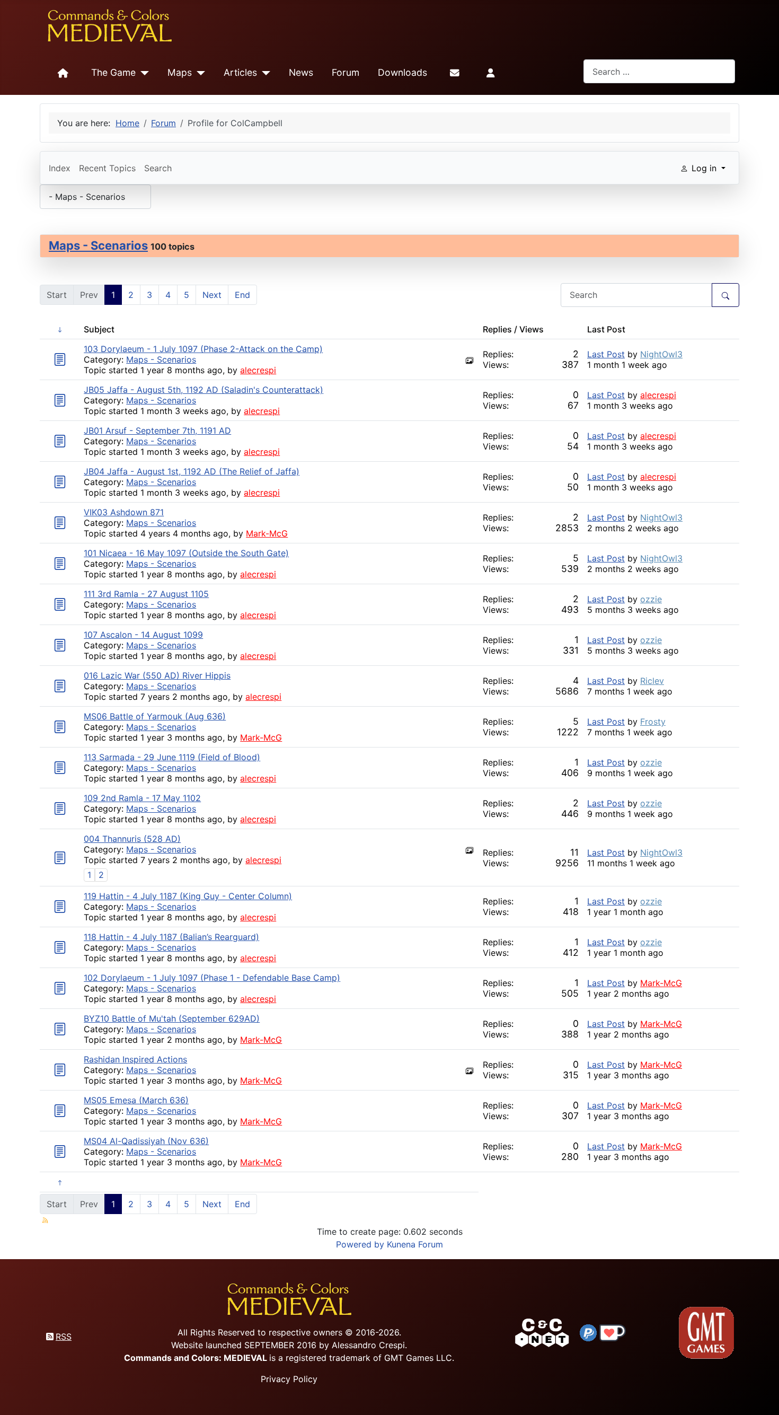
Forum (345, 72)
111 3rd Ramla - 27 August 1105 (146, 593)
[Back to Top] (762, 1395)
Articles (240, 72)
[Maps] (198, 73)
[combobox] (659, 71)
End (242, 294)
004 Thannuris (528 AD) (132, 838)
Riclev (652, 680)
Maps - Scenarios (98, 245)
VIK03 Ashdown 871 (124, 512)
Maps (179, 72)
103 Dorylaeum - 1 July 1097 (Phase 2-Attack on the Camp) (203, 349)
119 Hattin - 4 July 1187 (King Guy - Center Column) (188, 896)
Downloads (402, 72)
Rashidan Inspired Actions (135, 1059)
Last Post (606, 354)
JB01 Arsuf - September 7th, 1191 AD (157, 430)
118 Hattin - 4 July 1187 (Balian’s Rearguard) (171, 936)
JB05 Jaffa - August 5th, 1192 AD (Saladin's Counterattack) (203, 389)
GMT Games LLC (418, 1357)
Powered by (360, 1244)
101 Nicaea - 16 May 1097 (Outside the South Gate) (186, 553)
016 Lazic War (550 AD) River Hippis (157, 675)
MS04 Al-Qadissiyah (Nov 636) (146, 1141)
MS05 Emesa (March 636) (136, 1100)
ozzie (651, 599)
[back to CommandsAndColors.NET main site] (542, 1331)
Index (59, 168)
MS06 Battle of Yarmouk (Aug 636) (155, 716)
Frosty (653, 721)
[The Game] (142, 73)
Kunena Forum (415, 1244)
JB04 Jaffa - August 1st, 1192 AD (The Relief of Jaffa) (191, 471)
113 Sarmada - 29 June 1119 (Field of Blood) (172, 757)
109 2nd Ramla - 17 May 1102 (142, 798)
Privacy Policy (289, 1379)
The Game (113, 72)
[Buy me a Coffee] (612, 1331)
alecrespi (258, 370)
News (301, 72)
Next (212, 294)
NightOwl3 (661, 354)
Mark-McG (267, 533)
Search (158, 168)
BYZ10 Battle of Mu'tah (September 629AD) (172, 1018)
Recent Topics (107, 168)
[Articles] (263, 73)
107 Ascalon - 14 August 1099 (143, 634)
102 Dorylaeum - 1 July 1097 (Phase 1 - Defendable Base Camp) (212, 977)
